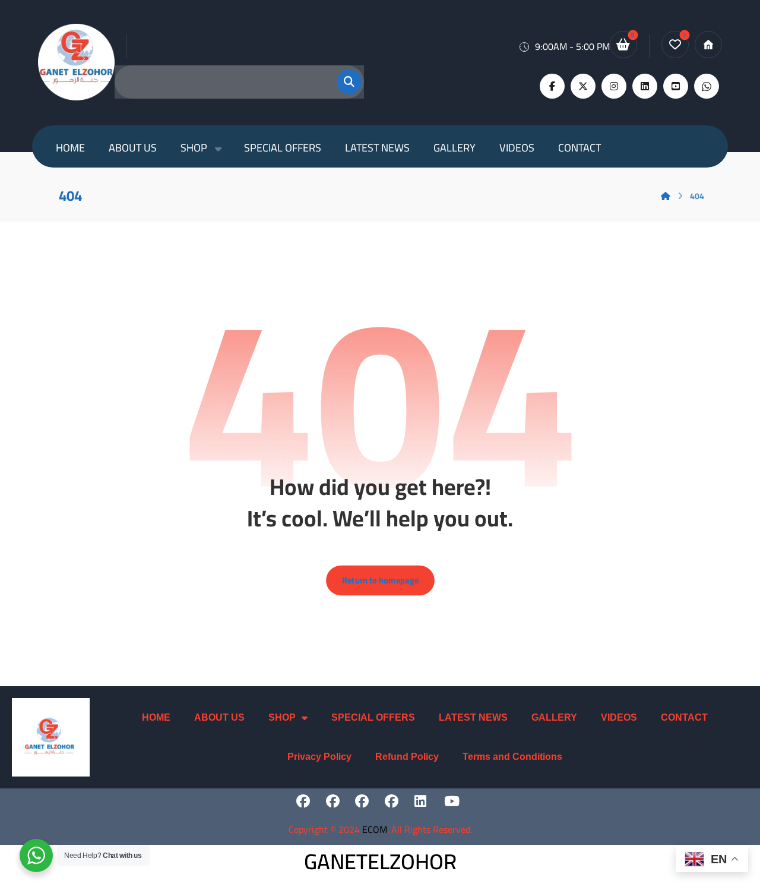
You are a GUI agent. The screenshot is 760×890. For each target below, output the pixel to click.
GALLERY (554, 717)
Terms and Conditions (512, 757)
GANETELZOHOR (380, 861)
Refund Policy (407, 757)
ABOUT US (219, 717)
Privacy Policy (319, 757)
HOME (156, 717)
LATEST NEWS (473, 717)
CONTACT (684, 717)
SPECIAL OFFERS (373, 717)
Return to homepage (380, 581)
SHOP (282, 717)
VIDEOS (619, 717)
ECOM (374, 829)
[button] (342, 82)
